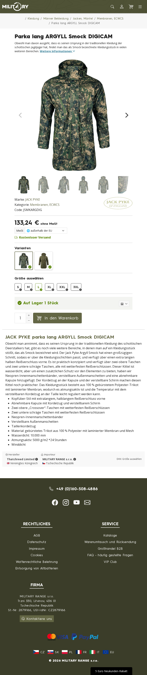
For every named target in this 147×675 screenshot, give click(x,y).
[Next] (126, 115)
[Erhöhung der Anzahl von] (29, 315)
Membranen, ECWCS (45, 205)
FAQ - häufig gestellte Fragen (110, 555)
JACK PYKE (32, 199)
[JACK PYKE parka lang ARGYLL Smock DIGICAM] (24, 261)
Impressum (37, 548)
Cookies (37, 555)
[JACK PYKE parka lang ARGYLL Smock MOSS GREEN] (44, 261)
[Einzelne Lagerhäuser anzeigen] (124, 304)
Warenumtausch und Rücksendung (110, 542)
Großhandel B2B (110, 548)
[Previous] (20, 115)
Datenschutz (36, 542)
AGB (36, 535)
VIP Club (110, 562)
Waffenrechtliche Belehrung (37, 562)
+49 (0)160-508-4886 (76, 488)
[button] (121, 6)
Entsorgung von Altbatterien (36, 568)
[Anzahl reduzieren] (29, 320)
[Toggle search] (112, 6)
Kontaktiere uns (39, 619)
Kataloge (110, 535)
